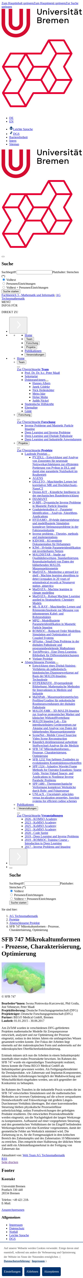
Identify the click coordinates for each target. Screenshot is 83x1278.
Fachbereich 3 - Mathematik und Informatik (28, 295)
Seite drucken (10, 1162)
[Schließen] (18, 366)
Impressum (16, 1224)
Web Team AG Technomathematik (44, 1155)
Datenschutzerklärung (17, 1261)
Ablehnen (32, 1271)
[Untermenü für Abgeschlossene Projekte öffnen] (56, 663)
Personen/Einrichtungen (21, 283)
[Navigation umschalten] (3, 256)
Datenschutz (16, 1228)
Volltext (11, 279)
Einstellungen (12, 1271)
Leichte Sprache (19, 1235)
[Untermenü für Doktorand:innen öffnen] (46, 380)
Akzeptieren (51, 1271)
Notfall (13, 1231)
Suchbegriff (9, 272)
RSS (4, 1158)
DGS (12, 1238)
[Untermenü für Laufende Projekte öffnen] (48, 454)
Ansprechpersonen (13, 1209)
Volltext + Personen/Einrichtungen (27, 287)
